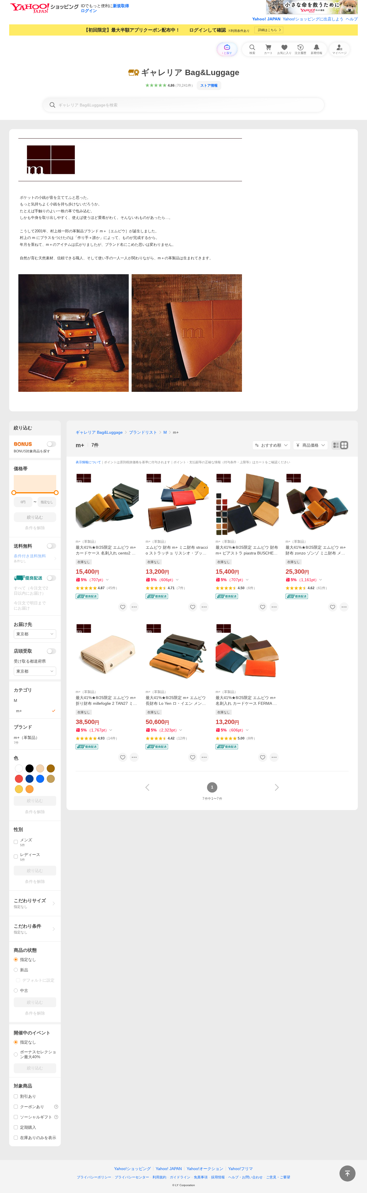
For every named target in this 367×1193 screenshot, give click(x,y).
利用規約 (159, 1177)
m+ (80, 445)
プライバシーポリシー (94, 1177)
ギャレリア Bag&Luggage (99, 432)
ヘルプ (352, 19)
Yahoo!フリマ (240, 1168)
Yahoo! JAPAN (266, 19)
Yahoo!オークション (205, 1168)
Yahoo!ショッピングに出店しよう (313, 19)
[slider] (13, 492)
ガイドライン (180, 1177)
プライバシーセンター (132, 1177)
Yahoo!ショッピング (132, 1168)
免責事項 (201, 1177)
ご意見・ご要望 (278, 1177)
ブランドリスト (143, 432)
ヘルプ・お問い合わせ (245, 1177)
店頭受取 (23, 651)
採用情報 (218, 1177)
